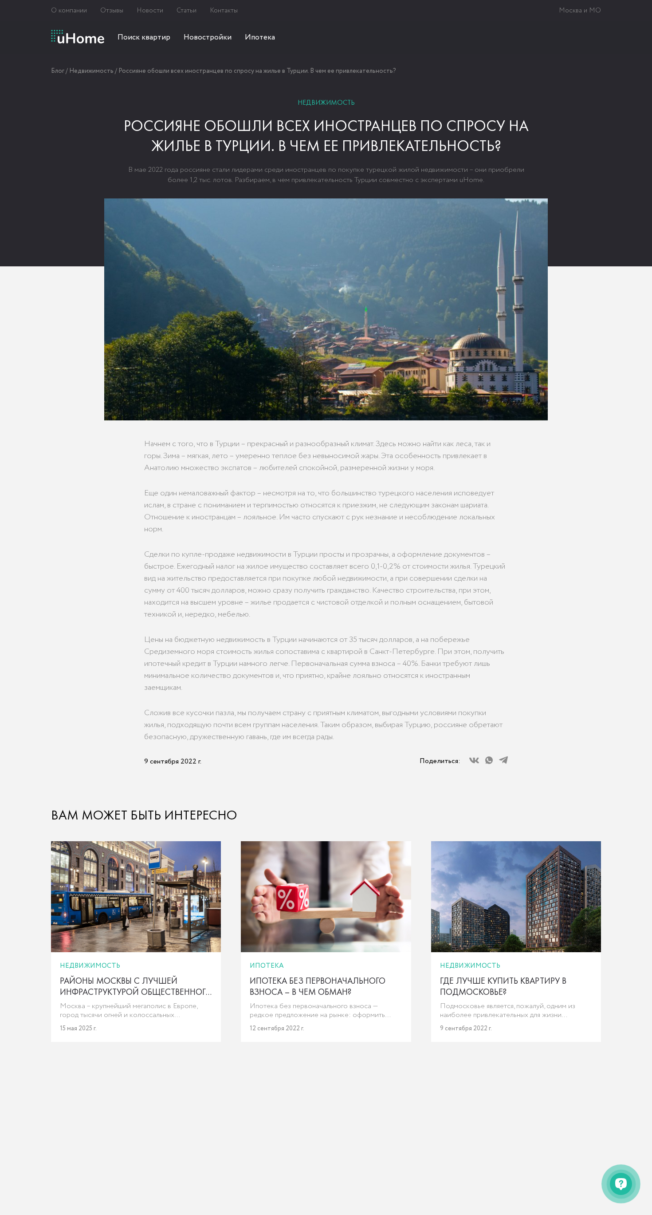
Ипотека (260, 37)
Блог (57, 71)
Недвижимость (91, 71)
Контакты (224, 11)
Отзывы (111, 11)
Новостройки (208, 37)
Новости (150, 11)
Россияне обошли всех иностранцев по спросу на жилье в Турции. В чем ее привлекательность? (257, 71)
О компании (69, 11)
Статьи (186, 11)
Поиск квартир (144, 37)
